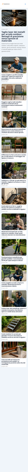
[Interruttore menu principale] (25, 4)
